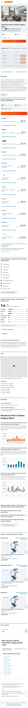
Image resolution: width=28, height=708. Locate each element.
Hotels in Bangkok (7, 670)
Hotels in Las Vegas (7, 672)
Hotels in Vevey (7, 658)
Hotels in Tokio (6, 656)
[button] (2, 2)
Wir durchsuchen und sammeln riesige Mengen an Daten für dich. (13, 693)
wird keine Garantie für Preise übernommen (9, 687)
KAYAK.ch (2, 702)
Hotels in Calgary (17, 703)
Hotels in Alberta (9, 703)
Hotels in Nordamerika (14, 702)
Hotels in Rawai (7, 667)
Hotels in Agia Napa (7, 660)
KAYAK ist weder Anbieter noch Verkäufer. (11, 691)
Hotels (7, 702)
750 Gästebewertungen (15, 28)
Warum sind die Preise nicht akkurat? (10, 696)
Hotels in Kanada (22, 702)
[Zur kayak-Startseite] (8, 2)
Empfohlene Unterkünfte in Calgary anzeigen (21, 593)
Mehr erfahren (5, 246)
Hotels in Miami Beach (8, 669)
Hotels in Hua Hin (7, 663)
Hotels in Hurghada (7, 665)
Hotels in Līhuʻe (7, 674)
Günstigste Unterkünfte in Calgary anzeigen (21, 566)
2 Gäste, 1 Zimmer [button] (7, 37)
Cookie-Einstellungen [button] (5, 252)
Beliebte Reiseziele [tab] (7, 648)
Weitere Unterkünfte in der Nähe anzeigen (21, 538)
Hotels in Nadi (6, 661)
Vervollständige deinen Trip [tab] (19, 648)
